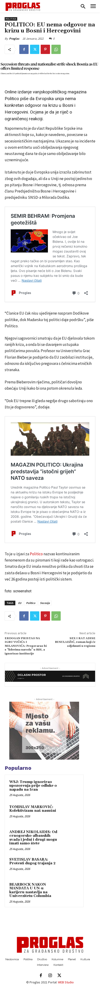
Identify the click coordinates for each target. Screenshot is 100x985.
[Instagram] (50, 975)
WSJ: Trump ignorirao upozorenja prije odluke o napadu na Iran (33, 786)
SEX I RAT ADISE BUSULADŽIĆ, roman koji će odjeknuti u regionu (75, 642)
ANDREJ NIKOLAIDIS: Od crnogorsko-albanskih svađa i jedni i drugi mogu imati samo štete (33, 838)
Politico (36, 553)
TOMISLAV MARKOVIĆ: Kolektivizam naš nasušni (32, 809)
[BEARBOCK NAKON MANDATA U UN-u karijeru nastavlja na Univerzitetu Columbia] (70, 891)
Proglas (14, 39)
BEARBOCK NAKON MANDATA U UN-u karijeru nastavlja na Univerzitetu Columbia (30, 890)
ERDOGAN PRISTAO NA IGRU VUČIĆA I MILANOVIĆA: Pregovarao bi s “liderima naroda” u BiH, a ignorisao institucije (26, 646)
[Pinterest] (45, 49)
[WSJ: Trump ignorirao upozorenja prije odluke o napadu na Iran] (70, 788)
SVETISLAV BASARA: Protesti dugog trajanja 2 (32, 861)
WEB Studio (66, 982)
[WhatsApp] (56, 49)
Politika (11, 18)
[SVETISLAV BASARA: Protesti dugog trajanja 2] (70, 866)
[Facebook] (24, 49)
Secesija (45, 603)
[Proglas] (23, 7)
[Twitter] (34, 49)
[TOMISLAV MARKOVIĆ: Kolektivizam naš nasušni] (70, 813)
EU (19, 603)
